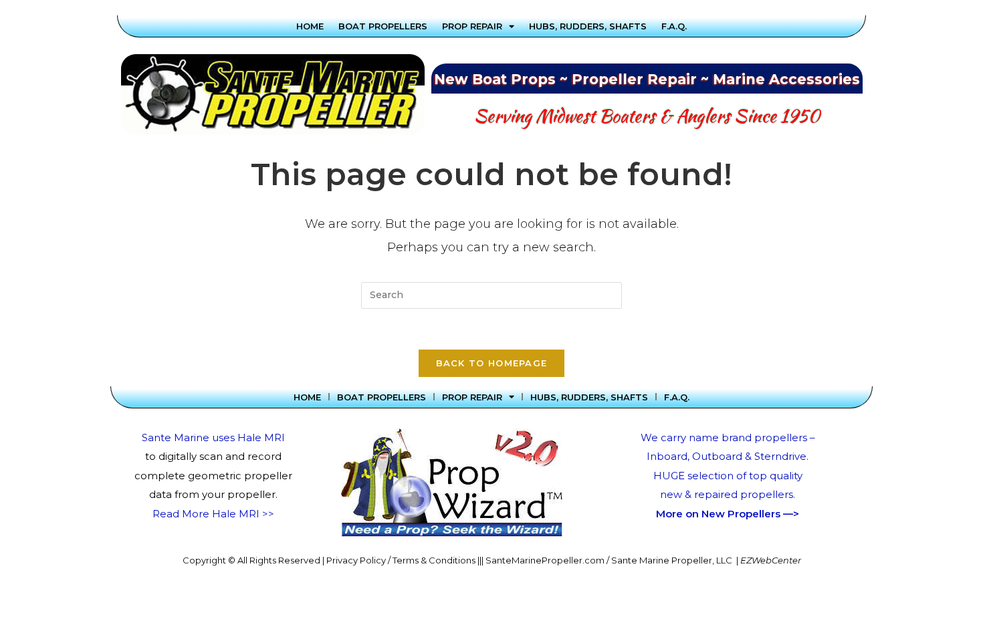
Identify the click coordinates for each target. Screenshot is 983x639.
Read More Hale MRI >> (213, 513)
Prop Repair (472, 26)
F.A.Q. (674, 26)
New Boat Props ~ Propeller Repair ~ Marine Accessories (647, 79)
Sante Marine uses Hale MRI (213, 437)
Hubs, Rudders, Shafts (588, 26)
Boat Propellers (382, 26)
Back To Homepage (492, 363)
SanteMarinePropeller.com (545, 560)
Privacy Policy (356, 560)
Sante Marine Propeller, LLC (671, 560)
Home (310, 26)
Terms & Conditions (434, 560)
